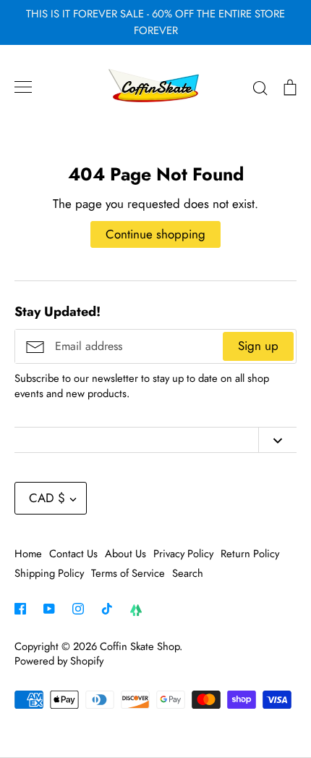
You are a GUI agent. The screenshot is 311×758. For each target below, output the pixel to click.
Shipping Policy (49, 573)
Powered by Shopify (58, 661)
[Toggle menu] (23, 87)
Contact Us (73, 554)
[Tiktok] (107, 608)
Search (187, 573)
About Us (125, 554)
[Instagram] (78, 608)
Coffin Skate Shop (139, 646)
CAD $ (47, 498)
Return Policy (250, 554)
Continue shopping (155, 234)
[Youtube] (49, 608)
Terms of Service (128, 573)
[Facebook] (20, 608)
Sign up (258, 345)
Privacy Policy (183, 554)
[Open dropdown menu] (277, 440)
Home (28, 554)
